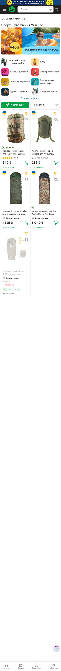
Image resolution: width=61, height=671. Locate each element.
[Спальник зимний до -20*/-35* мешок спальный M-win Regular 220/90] (16, 248)
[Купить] (26, 162)
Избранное (53, 668)
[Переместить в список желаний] (26, 113)
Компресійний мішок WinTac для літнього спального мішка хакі (42, 153)
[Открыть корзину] (56, 9)
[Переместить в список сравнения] (26, 119)
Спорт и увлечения (15, 19)
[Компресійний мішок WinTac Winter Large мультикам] (16, 128)
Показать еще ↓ (30, 98)
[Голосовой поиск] (50, 9)
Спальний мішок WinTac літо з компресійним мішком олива (15, 213)
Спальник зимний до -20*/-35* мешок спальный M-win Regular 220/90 (15, 273)
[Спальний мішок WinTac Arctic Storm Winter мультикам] (45, 188)
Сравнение (36, 668)
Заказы (21, 668)
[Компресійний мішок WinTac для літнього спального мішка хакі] (45, 128)
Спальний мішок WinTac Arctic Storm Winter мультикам (44, 213)
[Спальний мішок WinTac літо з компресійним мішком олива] (16, 188)
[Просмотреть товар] (3, 147)
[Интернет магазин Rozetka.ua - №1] (12, 9)
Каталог (6, 668)
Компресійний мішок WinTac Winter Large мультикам (13, 153)
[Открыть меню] (4, 9)
